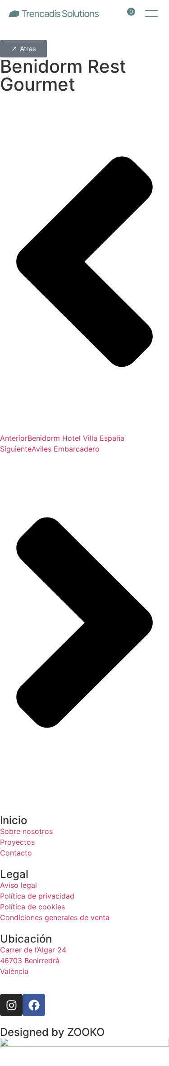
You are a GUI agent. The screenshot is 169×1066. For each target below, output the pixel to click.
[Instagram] (11, 1005)
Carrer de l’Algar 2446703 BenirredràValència (33, 960)
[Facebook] (34, 1005)
